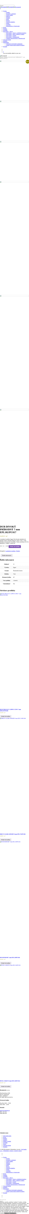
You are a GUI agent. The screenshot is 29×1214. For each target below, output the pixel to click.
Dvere (4, 1137)
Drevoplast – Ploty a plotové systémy (15, 1180)
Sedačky (5, 1140)
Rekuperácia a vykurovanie (13, 1172)
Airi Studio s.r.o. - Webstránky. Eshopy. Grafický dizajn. (13, 1150)
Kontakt (5, 1192)
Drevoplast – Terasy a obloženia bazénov (16, 1179)
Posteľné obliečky (10, 1168)
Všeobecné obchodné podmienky (14, 1190)
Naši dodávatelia (7, 1136)
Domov (2, 57)
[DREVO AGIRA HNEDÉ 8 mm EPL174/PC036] (14, 775)
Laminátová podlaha (10, 551)
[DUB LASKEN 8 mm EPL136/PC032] (14, 1021)
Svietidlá (5, 1142)
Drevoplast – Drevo (8, 1177)
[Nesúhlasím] (16, 1213)
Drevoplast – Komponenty (12, 1183)
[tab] (7, 555)
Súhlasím (7, 1213)
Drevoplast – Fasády (11, 1182)
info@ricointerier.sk (5, 1110)
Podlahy (6, 57)
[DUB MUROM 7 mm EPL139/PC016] (14, 898)
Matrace (8, 1162)
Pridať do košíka (15, 546)
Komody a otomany (11, 1160)
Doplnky (5, 1146)
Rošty (7, 1165)
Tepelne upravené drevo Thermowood (15, 1184)
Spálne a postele (7, 1141)
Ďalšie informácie (6, 555)
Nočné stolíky (9, 1161)
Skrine (7, 1169)
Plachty (8, 1167)
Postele (8, 1158)
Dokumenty (6, 1188)
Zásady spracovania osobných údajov (15, 1191)
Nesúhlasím (12, 1213)
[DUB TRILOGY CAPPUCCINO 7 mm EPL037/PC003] (14, 650)
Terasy (4, 1144)
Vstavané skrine (7, 1145)
